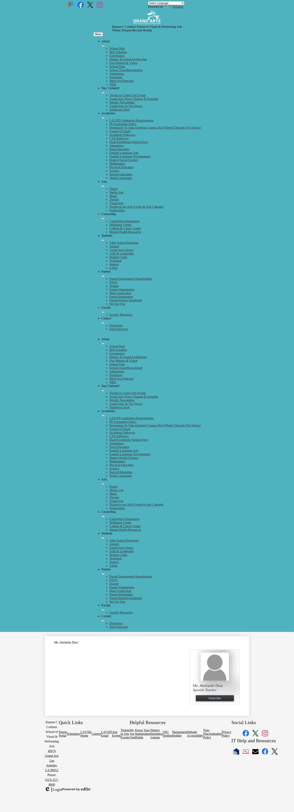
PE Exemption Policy (123, 124)
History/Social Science (123, 160)
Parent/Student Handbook (125, 300)
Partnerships (117, 210)
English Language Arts (123, 152)
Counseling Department (124, 221)
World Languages (120, 178)
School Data (117, 66)
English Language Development (129, 156)
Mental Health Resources (125, 232)
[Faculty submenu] (103, 312)
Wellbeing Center (120, 224)
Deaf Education (119, 149)
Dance (113, 188)
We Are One (117, 304)
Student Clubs (118, 257)
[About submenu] (103, 46)
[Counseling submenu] (103, 218)
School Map (117, 48)
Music (113, 196)
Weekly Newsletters (122, 102)
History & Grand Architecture (128, 59)
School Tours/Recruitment (125, 70)
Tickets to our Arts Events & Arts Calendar (136, 206)
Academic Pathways (122, 134)
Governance (117, 55)
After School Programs (123, 242)
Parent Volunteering (121, 289)
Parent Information (121, 296)
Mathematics (117, 163)
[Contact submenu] (103, 323)
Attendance (116, 145)
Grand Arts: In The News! (126, 106)
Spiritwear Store (119, 109)
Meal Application (120, 293)
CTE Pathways (119, 138)
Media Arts (116, 192)
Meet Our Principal (121, 81)
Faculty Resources (121, 314)
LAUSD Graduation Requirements (131, 120)
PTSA (113, 282)
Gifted (113, 268)
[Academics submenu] (103, 118)
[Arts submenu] (103, 186)
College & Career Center (125, 228)
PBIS (112, 84)
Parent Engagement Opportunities (130, 278)
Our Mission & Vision (123, 63)
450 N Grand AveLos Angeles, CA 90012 (52, 760)
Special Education (120, 174)
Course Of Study (120, 131)
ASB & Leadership (121, 253)
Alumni (114, 246)
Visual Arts (116, 203)
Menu (98, 34)
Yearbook (115, 260)
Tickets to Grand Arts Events (127, 95)
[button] (103, 343)
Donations (115, 77)
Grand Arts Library (121, 250)
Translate (177, 6)
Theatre (114, 199)
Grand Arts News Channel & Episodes (133, 99)
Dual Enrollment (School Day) (128, 142)
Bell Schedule (118, 52)
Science (114, 170)
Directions (115, 325)
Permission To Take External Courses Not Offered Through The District (155, 127)
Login (53, 789)
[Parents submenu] (103, 276)
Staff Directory (118, 329)
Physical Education (121, 167)
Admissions (116, 73)
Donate (114, 286)
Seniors (114, 264)
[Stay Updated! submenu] (103, 92)
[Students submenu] (103, 240)
